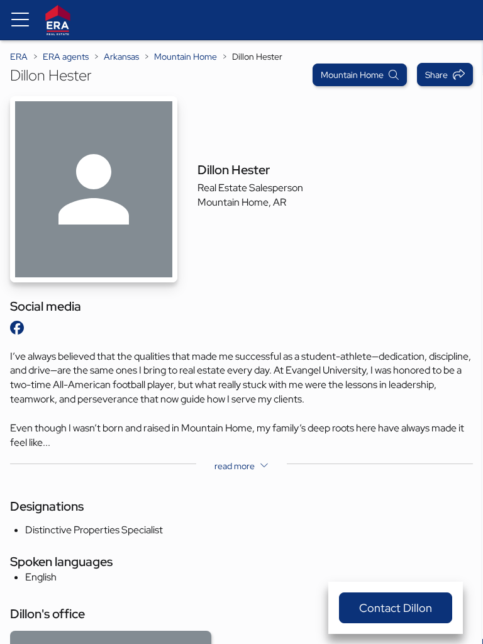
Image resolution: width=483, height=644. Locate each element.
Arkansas (121, 56)
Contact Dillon (395, 608)
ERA (19, 56)
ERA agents (66, 56)
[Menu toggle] (20, 20)
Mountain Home (185, 56)
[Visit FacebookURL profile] (17, 328)
